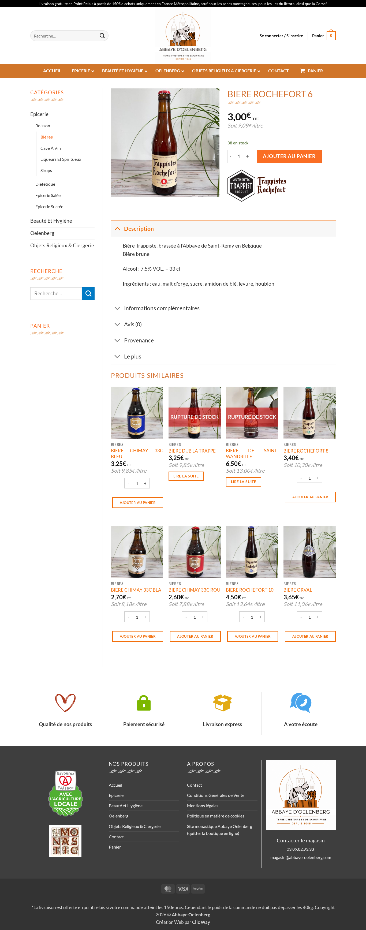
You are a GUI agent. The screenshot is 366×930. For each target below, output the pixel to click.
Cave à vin (50, 148)
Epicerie (39, 114)
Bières (46, 136)
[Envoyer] (102, 35)
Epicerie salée (48, 195)
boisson (42, 125)
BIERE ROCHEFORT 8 (305, 451)
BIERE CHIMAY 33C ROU (194, 590)
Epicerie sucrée (49, 206)
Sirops (46, 170)
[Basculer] (117, 228)
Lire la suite (186, 476)
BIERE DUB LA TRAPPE (192, 451)
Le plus (132, 356)
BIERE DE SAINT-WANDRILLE (252, 453)
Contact (116, 836)
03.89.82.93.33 (301, 848)
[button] (281, 35)
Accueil (115, 784)
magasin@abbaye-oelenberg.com (300, 857)
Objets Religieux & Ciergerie (62, 245)
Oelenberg (42, 233)
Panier (115, 846)
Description (139, 228)
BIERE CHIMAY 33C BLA (136, 590)
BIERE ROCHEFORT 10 (250, 590)
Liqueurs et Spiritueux (60, 159)
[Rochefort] (272, 186)
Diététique (45, 183)
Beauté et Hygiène (51, 221)
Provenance (139, 340)
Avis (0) (133, 324)
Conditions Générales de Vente (215, 795)
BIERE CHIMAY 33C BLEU (137, 453)
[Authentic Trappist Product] (241, 186)
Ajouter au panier (289, 156)
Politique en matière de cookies (215, 815)
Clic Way (201, 922)
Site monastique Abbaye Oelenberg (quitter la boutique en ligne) (219, 830)
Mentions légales (202, 805)
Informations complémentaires (162, 308)
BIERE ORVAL (297, 590)
